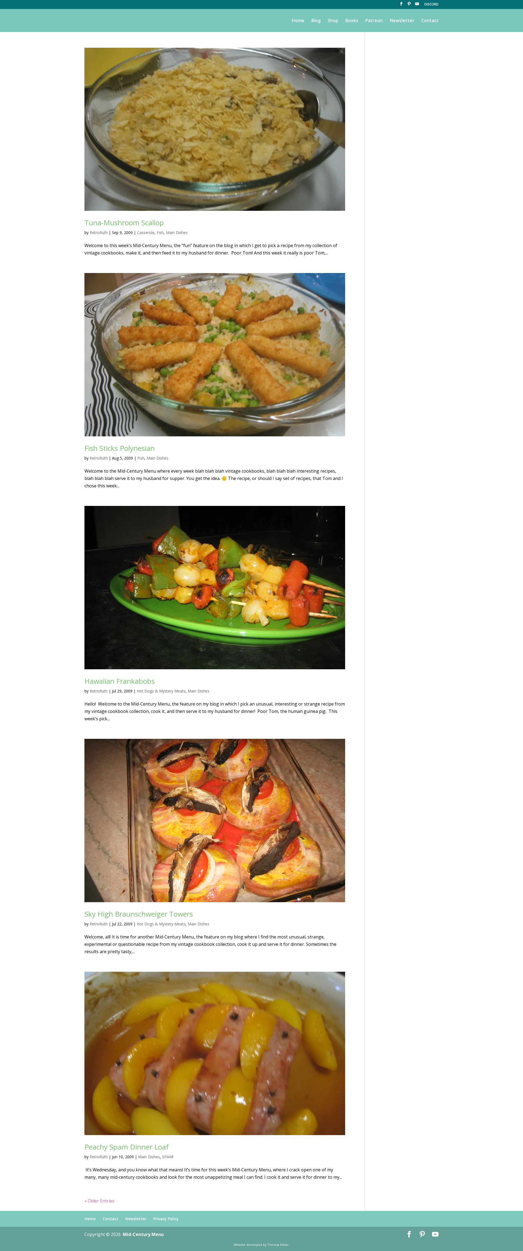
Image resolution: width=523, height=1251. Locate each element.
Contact (430, 21)
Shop (333, 21)
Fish (160, 232)
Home (298, 21)
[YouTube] (417, 5)
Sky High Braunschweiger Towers (138, 914)
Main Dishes (177, 232)
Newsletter (402, 21)
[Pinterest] (409, 5)
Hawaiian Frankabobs (119, 681)
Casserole (145, 232)
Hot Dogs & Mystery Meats (161, 691)
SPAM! (168, 1156)
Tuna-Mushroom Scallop (124, 222)
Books (351, 21)
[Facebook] (401, 5)
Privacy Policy (166, 1218)
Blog (316, 21)
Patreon (374, 21)
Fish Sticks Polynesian (119, 448)
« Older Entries (99, 1201)
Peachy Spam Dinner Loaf (126, 1147)
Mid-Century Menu (143, 1234)
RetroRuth (99, 232)
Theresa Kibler (278, 1245)
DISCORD (431, 5)
